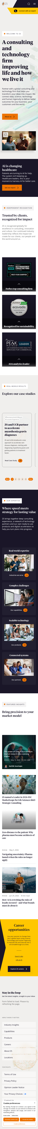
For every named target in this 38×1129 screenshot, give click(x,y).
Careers (7, 1044)
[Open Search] (29, 4)
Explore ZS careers (17, 969)
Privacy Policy (10, 1081)
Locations (8, 1057)
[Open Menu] (34, 4)
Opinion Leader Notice (14, 1087)
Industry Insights (11, 1025)
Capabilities (9, 1031)
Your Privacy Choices (13, 1094)
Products (8, 1038)
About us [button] (8, 117)
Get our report (10, 188)
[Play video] (19, 140)
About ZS (8, 1051)
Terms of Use (10, 1074)
